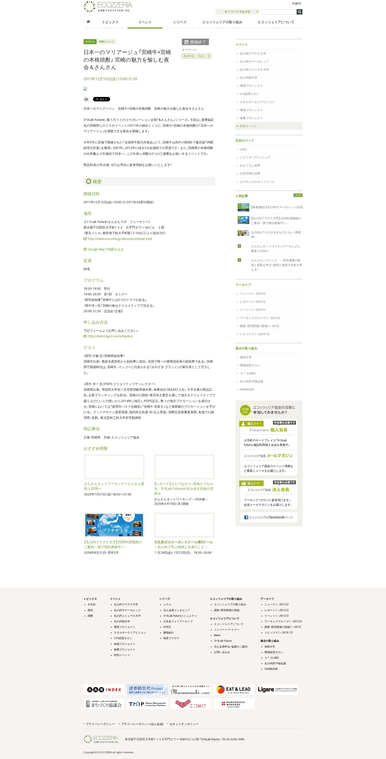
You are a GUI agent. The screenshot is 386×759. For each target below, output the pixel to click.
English (296, 3)
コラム (167, 604)
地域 (201, 56)
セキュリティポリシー (184, 724)
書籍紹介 (168, 632)
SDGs (243, 149)
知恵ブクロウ (171, 638)
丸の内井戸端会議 (251, 381)
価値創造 (189, 56)
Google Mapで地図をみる (106, 249)
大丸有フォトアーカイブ (178, 621)
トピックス (110, 22)
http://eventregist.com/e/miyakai (110, 336)
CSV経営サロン (249, 94)
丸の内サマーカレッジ (254, 61)
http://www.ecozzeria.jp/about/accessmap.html (120, 239)
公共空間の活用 (250, 173)
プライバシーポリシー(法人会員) (142, 724)
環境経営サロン (250, 365)
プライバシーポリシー (100, 724)
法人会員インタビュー (176, 610)
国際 (90, 615)
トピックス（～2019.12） (255, 334)
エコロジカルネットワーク (257, 181)
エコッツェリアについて (276, 22)
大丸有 (92, 604)
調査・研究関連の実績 (226, 610)
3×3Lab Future (223, 640)
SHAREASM (247, 389)
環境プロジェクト (251, 85)
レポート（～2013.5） (253, 301)
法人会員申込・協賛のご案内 (231, 646)
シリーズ (180, 22)
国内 (90, 610)
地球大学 (246, 357)
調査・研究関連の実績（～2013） (259, 326)
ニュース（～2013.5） (253, 293)
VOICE (167, 627)
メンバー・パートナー (226, 629)
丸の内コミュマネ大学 (254, 69)
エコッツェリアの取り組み (222, 22)
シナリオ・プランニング (255, 157)
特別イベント (106, 41)
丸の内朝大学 (248, 77)
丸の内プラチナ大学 (253, 53)
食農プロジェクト (251, 118)
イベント (145, 22)
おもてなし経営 (250, 165)
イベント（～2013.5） (253, 309)
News (217, 635)
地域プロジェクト (251, 110)
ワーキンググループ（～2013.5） (260, 318)
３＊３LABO (248, 373)
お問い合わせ (222, 652)
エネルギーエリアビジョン (257, 102)
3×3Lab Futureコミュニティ (180, 615)
